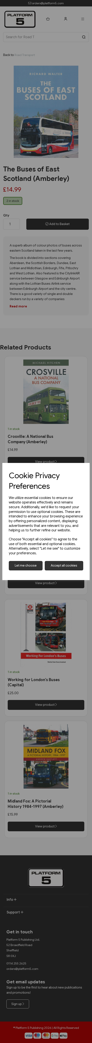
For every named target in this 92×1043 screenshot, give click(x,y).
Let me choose (26, 565)
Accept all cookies (64, 565)
